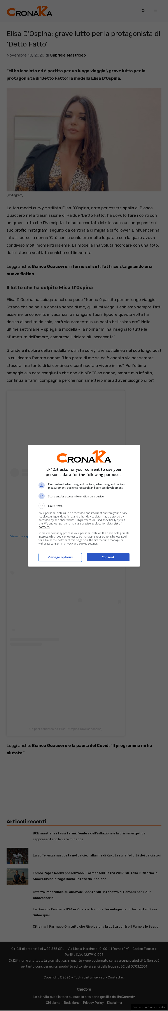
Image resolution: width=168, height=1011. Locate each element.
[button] (84, 506)
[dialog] (84, 506)
